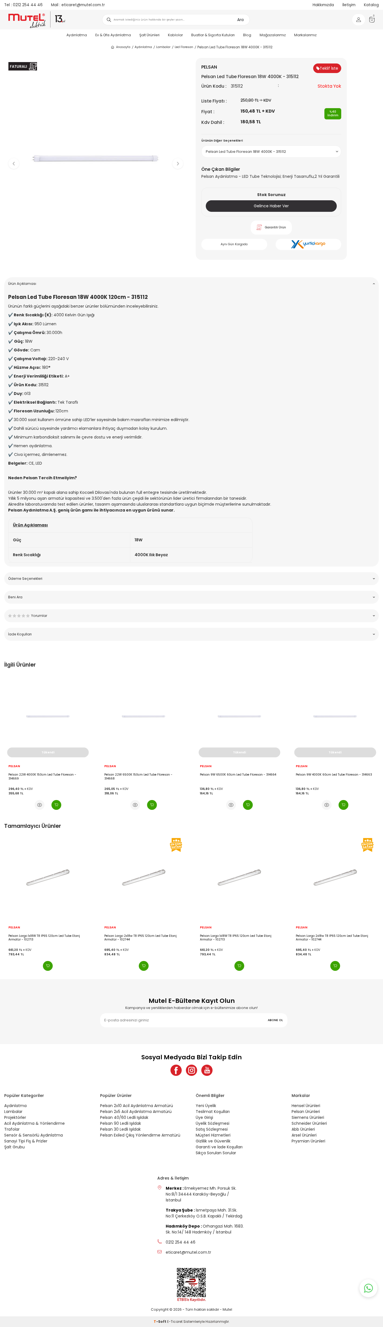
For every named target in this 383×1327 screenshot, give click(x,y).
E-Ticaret (175, 1321)
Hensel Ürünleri (306, 1105)
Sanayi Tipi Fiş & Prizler (25, 1141)
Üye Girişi (204, 1117)
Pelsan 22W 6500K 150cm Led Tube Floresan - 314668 (138, 776)
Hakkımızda (323, 5)
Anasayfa (123, 47)
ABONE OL (275, 1020)
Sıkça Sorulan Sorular (216, 1153)
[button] (96, 264)
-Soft (160, 1321)
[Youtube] (207, 1070)
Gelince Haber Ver (271, 206)
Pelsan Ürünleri (306, 1111)
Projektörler (15, 1117)
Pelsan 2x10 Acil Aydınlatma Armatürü (136, 1105)
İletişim (349, 5)
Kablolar (175, 35)
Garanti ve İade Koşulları (219, 1147)
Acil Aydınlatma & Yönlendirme (34, 1123)
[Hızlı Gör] (39, 805)
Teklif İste (329, 68)
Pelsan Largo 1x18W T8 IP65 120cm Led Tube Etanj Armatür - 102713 (44, 937)
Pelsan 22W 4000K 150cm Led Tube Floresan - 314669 (42, 776)
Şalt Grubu (14, 1147)
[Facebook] (176, 1070)
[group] (95, 159)
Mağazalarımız (273, 35)
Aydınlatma (76, 35)
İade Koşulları (20, 634)
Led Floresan (184, 47)
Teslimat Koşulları (213, 1111)
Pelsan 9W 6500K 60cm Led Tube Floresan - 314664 (238, 775)
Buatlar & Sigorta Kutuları (213, 35)
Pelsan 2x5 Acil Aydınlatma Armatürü (136, 1111)
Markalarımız (305, 35)
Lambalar (163, 47)
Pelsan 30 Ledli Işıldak (120, 1129)
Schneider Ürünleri (309, 1123)
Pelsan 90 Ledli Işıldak (120, 1123)
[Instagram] (191, 1070)
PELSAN (14, 766)
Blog (247, 35)
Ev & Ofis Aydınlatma (113, 35)
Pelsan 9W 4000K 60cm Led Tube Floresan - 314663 (334, 775)
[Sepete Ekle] (56, 805)
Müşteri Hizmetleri (213, 1135)
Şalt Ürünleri (149, 35)
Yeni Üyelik (206, 1105)
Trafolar (12, 1129)
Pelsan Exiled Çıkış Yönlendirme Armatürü (140, 1135)
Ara (240, 19)
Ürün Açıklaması (22, 283)
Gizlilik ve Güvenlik (213, 1141)
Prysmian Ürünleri (308, 1141)
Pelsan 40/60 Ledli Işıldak (124, 1117)
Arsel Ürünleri (304, 1135)
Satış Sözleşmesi (212, 1129)
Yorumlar (39, 615)
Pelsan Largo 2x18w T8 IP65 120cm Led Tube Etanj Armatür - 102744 (140, 937)
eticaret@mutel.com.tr (78, 5)
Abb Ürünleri (303, 1129)
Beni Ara (15, 597)
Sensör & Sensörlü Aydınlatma (33, 1135)
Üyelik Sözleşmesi (212, 1123)
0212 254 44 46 (23, 5)
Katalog (371, 5)
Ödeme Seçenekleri (25, 578)
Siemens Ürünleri (308, 1117)
